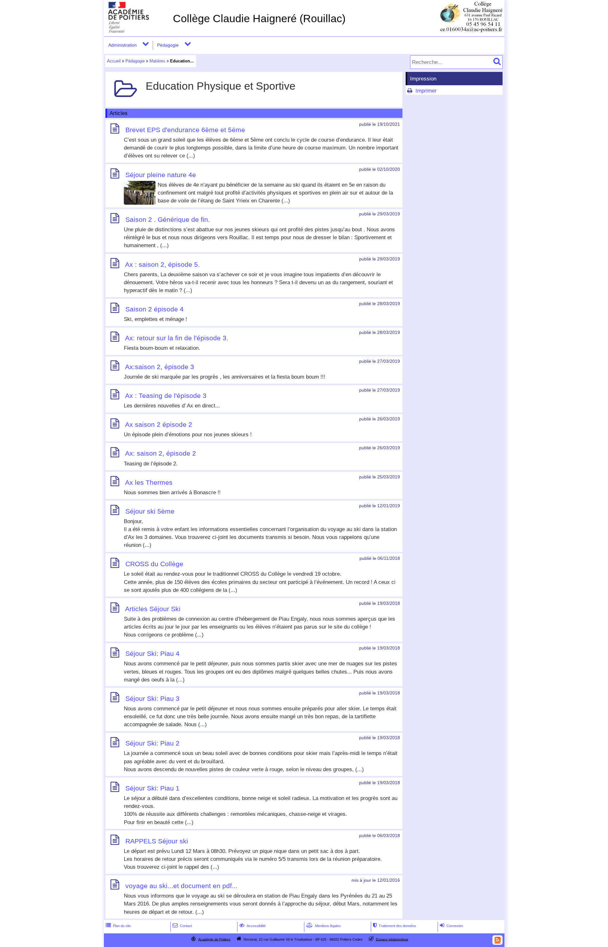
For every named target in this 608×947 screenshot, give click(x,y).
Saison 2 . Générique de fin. (167, 219)
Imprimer (426, 91)
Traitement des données (394, 926)
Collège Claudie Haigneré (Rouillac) (259, 18)
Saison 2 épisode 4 (154, 309)
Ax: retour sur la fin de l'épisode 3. (176, 338)
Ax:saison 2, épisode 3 (159, 366)
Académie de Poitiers (214, 939)
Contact (182, 926)
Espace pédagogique (392, 939)
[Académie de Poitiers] (137, 31)
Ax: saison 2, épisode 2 (160, 453)
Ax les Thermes (149, 482)
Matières (157, 61)
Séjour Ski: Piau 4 (152, 653)
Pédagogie (168, 45)
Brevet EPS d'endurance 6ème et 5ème (185, 129)
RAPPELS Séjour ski (156, 841)
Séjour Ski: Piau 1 (152, 788)
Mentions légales (323, 926)
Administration (122, 45)
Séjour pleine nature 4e (160, 174)
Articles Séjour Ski (152, 608)
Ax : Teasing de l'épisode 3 (165, 395)
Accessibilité (252, 926)
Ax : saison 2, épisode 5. (162, 264)
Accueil (114, 61)
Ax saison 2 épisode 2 (158, 424)
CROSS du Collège (154, 564)
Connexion (451, 926)
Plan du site (118, 926)
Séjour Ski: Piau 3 (152, 698)
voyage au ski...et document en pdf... (181, 885)
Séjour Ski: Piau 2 (152, 743)
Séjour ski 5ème (149, 511)
